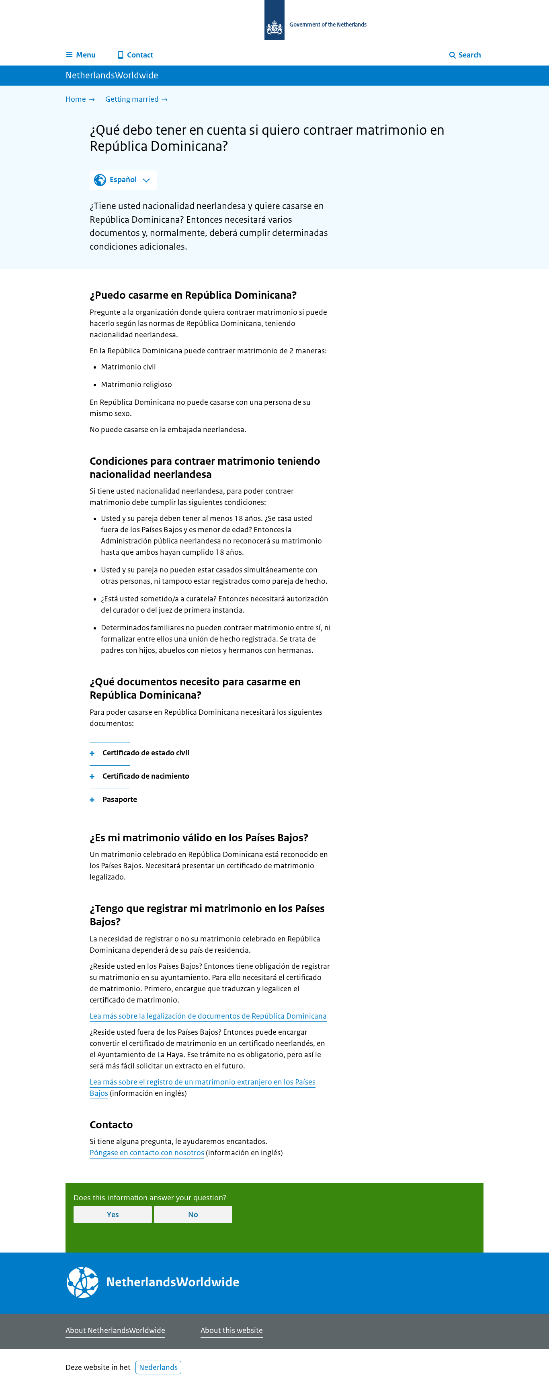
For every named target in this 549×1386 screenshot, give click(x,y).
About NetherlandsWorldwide (115, 1330)
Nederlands (158, 1367)
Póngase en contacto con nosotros (147, 1153)
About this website (232, 1330)
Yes (113, 1214)
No (193, 1214)
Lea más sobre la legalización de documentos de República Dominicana (208, 1016)
